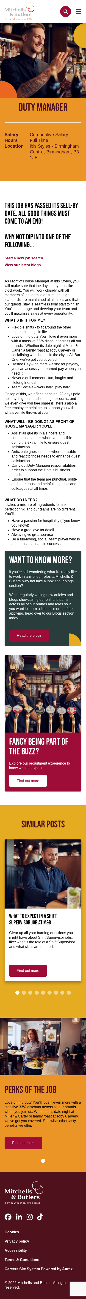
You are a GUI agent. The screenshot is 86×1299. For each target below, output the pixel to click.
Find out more (28, 781)
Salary (11, 134)
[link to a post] (43, 874)
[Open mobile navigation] (78, 11)
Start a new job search (24, 258)
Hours (11, 140)
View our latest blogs (23, 265)
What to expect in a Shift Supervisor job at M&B (33, 919)
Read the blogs (29, 635)
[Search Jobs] (65, 11)
